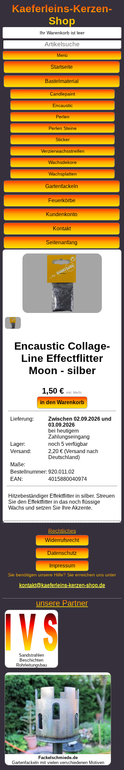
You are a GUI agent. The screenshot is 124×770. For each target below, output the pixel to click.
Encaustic (63, 105)
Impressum (62, 565)
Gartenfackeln (61, 186)
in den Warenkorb (62, 402)
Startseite (62, 67)
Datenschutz (62, 553)
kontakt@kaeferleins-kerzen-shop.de (62, 585)
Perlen (62, 116)
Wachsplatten (63, 173)
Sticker (63, 139)
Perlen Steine (63, 128)
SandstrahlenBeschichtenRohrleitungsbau (31, 660)
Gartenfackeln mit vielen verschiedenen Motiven (58, 760)
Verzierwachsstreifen (62, 151)
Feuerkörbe (61, 200)
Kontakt (62, 228)
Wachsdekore (62, 162)
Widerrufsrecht (62, 540)
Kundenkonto (61, 214)
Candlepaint (62, 93)
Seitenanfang (61, 242)
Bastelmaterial (62, 81)
